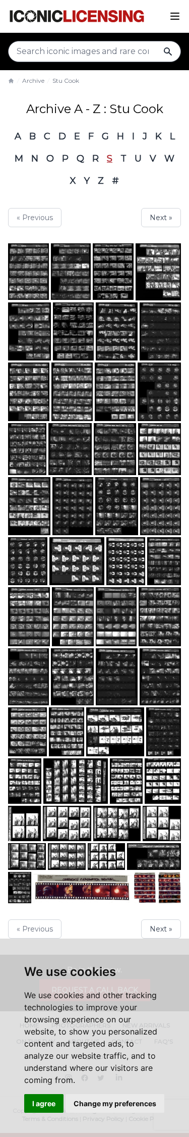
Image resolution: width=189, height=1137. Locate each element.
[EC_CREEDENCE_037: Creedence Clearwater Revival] (75, 781)
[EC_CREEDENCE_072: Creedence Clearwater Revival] (28, 271)
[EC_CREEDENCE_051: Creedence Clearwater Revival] (164, 561)
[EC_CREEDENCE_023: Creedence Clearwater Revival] (19, 887)
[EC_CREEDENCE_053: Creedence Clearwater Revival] (76, 561)
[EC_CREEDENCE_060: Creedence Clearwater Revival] (115, 449)
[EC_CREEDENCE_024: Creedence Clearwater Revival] (154, 856)
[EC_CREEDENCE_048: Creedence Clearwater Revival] (116, 616)
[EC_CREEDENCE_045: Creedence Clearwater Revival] (72, 676)
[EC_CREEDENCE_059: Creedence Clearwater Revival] (159, 449)
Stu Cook (65, 80)
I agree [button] (43, 1103)
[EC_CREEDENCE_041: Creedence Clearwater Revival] (66, 731)
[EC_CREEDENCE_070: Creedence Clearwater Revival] (73, 331)
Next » (161, 217)
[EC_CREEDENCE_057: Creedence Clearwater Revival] (72, 506)
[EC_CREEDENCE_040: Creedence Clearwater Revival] (115, 731)
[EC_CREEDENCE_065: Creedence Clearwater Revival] (72, 392)
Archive (33, 80)
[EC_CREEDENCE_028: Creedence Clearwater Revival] (27, 856)
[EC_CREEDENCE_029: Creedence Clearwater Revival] (162, 823)
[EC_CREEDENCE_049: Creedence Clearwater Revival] (73, 616)
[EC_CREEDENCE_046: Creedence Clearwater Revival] (28, 676)
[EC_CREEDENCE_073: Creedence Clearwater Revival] (29, 331)
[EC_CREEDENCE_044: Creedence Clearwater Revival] (117, 676)
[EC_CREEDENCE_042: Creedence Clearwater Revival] (27, 731)
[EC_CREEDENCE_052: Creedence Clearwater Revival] (125, 561)
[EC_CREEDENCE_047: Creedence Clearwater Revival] (160, 616)
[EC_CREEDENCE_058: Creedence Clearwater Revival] (29, 506)
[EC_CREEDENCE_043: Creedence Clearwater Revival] (160, 676)
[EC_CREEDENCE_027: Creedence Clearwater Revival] (67, 856)
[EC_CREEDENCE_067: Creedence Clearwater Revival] (160, 331)
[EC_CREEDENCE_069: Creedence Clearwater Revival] (113, 271)
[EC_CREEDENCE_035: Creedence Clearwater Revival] (163, 781)
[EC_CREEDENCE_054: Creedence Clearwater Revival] (27, 561)
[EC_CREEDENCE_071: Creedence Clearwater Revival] (71, 271)
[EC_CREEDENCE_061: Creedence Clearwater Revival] (70, 449)
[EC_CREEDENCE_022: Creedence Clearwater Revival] (82, 887)
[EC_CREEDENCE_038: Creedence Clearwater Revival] (24, 781)
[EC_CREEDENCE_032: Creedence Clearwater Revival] (67, 823)
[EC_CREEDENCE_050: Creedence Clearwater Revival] (29, 616)
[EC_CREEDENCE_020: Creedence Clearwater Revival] (169, 887)
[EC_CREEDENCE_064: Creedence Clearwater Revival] (115, 392)
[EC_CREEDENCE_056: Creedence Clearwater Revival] (116, 506)
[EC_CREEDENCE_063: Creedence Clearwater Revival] (159, 392)
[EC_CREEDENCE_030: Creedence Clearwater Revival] (117, 823)
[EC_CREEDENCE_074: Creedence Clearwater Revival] (158, 271)
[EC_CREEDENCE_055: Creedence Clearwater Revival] (160, 506)
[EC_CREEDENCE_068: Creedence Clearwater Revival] (117, 331)
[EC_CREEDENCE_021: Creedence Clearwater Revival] (145, 887)
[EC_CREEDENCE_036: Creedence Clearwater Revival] (126, 781)
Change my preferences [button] (115, 1103)
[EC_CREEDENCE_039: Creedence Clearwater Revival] (163, 731)
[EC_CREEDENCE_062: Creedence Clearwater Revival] (27, 449)
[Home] (11, 81)
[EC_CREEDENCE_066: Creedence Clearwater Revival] (28, 392)
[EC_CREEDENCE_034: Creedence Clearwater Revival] (24, 823)
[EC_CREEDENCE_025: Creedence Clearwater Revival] (106, 856)
